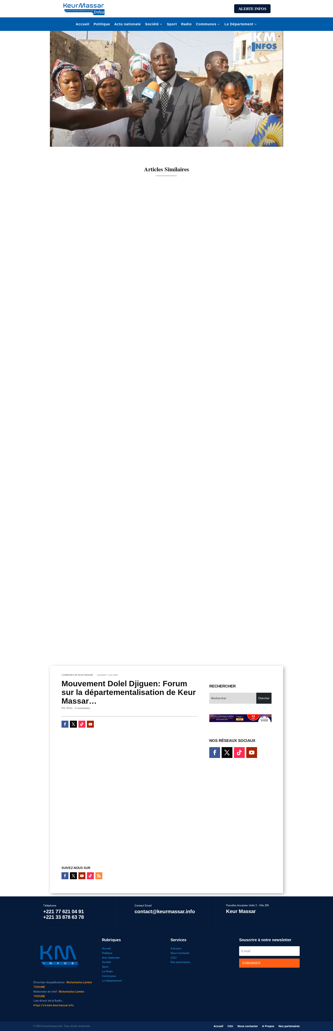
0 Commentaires (82, 708)
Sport (172, 24)
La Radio (107, 971)
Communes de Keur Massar (77, 675)
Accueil (82, 24)
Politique (102, 24)
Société (152, 24)
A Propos (268, 1026)
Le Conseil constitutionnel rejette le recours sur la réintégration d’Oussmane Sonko (129, 644)
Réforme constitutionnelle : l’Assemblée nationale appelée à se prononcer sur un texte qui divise (140, 480)
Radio (186, 24)
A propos (176, 948)
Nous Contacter (180, 953)
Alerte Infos (252, 9)
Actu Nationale (111, 957)
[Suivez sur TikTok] (81, 724)
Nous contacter (247, 1026)
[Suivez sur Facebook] (64, 724)
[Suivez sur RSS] (98, 875)
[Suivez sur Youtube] (90, 724)
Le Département (239, 24)
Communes (206, 24)
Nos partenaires (180, 962)
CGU (174, 957)
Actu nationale (127, 24)
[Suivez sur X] (73, 724)
